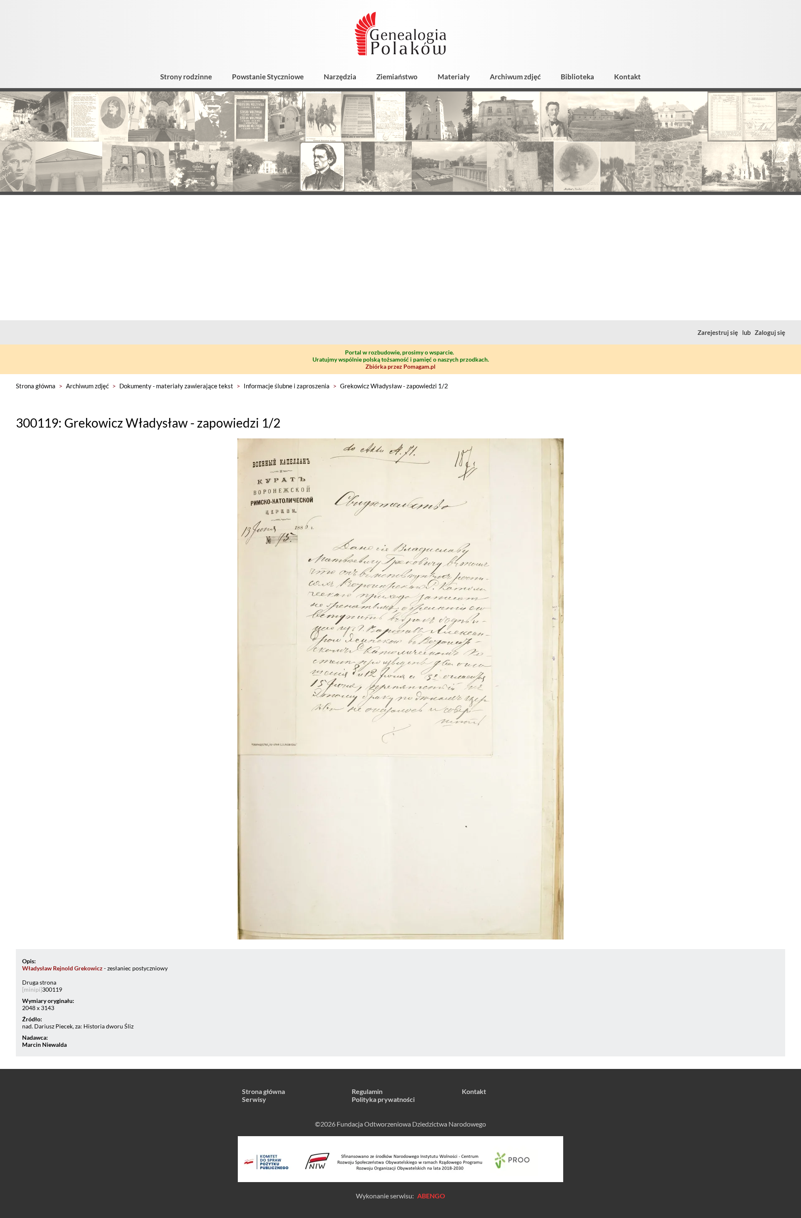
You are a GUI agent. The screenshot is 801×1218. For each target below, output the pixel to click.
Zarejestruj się (718, 332)
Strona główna (35, 386)
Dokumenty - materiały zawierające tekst (176, 386)
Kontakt (627, 76)
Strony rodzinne (186, 76)
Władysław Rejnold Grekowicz (62, 968)
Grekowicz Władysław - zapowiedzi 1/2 (394, 386)
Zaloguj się (770, 332)
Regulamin (367, 1091)
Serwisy (254, 1099)
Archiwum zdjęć (515, 76)
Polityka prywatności (383, 1099)
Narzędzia (340, 76)
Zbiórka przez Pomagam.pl (400, 366)
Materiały (454, 76)
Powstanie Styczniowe (268, 76)
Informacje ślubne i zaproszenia (287, 386)
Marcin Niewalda (44, 1044)
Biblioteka (577, 76)
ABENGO (431, 1196)
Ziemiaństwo (397, 76)
